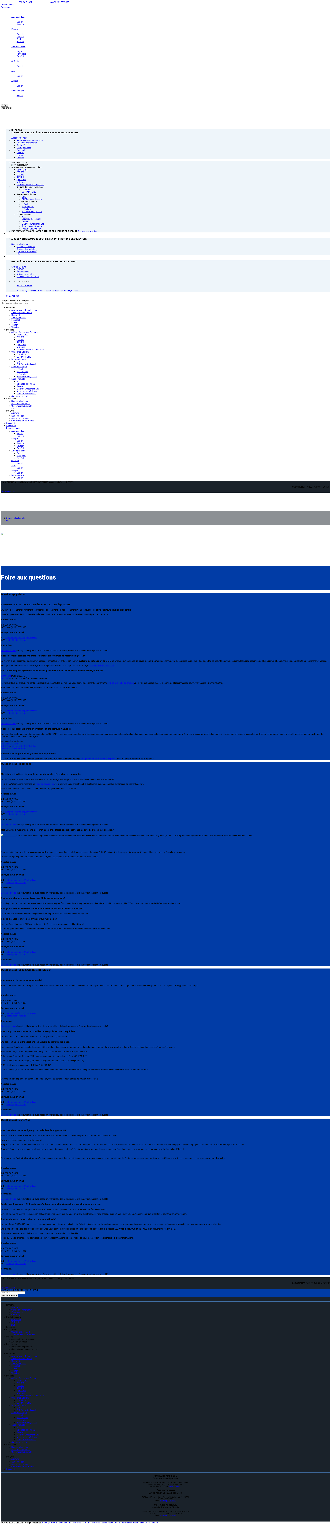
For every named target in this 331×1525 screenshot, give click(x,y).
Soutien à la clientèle (20, 244)
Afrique (14, 470)
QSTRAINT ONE (24, 357)
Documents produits (20, 403)
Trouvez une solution (87, 231)
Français (20, 436)
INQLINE (20, 342)
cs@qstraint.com (175, 1486)
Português (21, 455)
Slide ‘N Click (22, 371)
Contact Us (11, 423)
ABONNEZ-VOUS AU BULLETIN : (20, 1290)
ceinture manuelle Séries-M (13, 748)
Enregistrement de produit (23, 1334)
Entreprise (11, 307)
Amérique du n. (18, 431)
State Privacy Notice (91, 1523)
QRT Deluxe (17, 746)
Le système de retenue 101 (101, 665)
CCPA (147, 1523)
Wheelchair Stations (20, 352)
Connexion (5, 7)
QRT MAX (5, 746)
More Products (18, 379)
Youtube (15, 327)
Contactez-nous (13, 296)
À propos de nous (19, 138)
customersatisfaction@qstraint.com (21, 637)
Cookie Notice (107, 1523)
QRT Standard (30, 746)
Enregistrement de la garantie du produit (99, 759)
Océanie (15, 460)
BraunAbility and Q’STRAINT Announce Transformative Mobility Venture (47, 291)
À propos (15, 1307)
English (20, 433)
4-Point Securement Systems (24, 332)
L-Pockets (21, 374)
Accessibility (138, 1523)
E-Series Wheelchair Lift (28, 389)
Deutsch (20, 446)
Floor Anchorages (19, 366)
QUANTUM (21, 354)
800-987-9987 (25, 2)
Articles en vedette (20, 418)
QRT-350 (20, 337)
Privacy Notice (74, 1523)
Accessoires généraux (27, 391)
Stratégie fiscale (18, 317)
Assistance (11, 398)
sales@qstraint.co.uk (16, 640)
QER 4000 (21, 344)
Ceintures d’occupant (26, 384)
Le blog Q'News (18, 267)
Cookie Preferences (123, 1523)
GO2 (18, 381)
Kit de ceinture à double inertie (30, 349)
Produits (10, 330)
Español (20, 448)
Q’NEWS (10, 411)
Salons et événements (21, 312)
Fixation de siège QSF (27, 376)
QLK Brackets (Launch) (27, 364)
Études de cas (17, 416)
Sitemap (46, 1523)
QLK (18, 362)
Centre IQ (15, 315)
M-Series (21, 347)
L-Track (20, 369)
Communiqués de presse (22, 421)
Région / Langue (13, 428)
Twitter (14, 325)
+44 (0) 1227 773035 (59, 2)
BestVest (21, 386)
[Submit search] (26, 303)
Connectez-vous (8, 650)
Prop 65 (154, 1523)
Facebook (15, 320)
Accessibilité (8, 4)
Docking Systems (19, 359)
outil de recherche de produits (120, 683)
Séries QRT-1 (22, 334)
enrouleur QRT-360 (9, 743)
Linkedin (15, 322)
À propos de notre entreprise (24, 310)
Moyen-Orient (17, 475)
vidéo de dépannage (44, 784)
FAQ (13, 408)
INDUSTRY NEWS (24, 285)
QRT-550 (20, 339)
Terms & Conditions (58, 1523)
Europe (14, 438)
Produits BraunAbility (26, 393)
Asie (13, 465)
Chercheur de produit (20, 396)
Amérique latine (18, 451)
